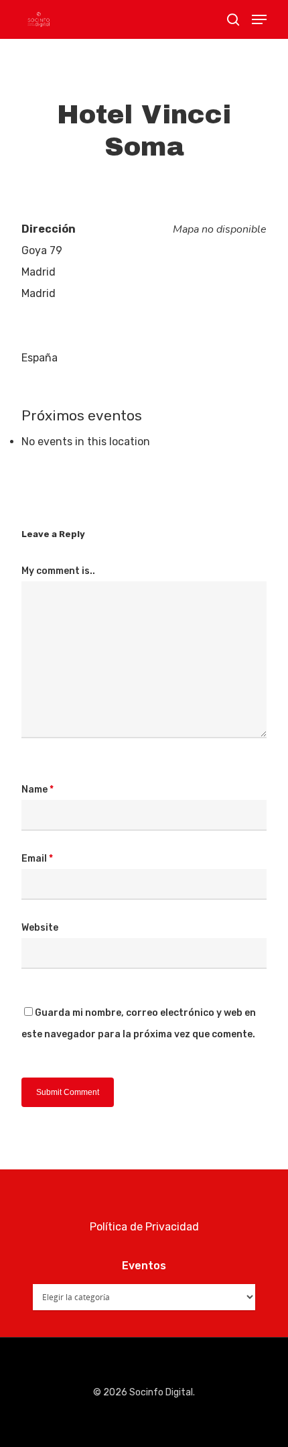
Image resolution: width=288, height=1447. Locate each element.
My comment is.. (58, 571)
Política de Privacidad (144, 1226)
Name (37, 789)
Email (37, 858)
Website (39, 927)
